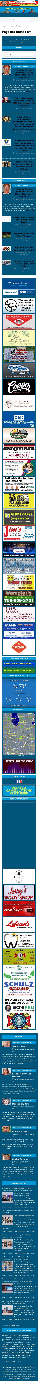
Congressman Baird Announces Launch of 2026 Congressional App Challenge (24, 102)
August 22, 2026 (19, 1162)
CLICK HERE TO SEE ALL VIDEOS (11, 1361)
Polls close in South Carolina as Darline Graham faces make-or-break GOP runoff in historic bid (17, 1280)
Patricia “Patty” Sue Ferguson (21, 1073)
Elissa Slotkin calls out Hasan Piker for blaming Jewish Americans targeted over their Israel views (18, 1190)
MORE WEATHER (19, 756)
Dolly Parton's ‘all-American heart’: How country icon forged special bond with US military (18, 1302)
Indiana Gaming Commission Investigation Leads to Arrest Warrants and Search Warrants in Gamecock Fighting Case (24, 123)
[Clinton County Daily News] (19, 10)
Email (29, 1369)
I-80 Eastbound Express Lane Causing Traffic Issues (24, 219)
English (23, 1)
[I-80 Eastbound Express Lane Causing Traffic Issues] (6, 219)
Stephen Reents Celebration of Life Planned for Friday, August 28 (24, 72)
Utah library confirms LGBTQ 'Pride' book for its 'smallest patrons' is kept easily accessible (17, 1258)
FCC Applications (14, 1376)
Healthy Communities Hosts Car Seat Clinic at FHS (24, 263)
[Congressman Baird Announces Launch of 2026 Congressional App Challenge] (6, 100)
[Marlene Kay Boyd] (6, 1101)
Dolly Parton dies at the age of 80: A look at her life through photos (18, 1212)
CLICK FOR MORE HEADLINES (11, 1325)
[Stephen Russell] (6, 1044)
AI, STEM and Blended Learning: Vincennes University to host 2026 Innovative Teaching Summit (24, 145)
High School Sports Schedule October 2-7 (24, 248)
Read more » (24, 1204)
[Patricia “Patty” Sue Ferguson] (6, 1071)
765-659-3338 (21, 1369)
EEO (5, 1376)
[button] (35, 14)
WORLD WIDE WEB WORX (20, 1379)
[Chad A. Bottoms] (6, 1157)
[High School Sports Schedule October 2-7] (6, 248)
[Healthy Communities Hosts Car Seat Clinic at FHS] (6, 262)
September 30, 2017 (23, 225)
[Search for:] (19, 19)
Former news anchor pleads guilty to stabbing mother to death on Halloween (16, 1236)
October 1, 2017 (20, 269)
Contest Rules (21, 1374)
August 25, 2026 (20, 80)
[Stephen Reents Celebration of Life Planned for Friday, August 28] (6, 70)
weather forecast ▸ (19, 705)
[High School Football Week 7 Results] (6, 235)
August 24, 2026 (19, 1134)
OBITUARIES (19, 1037)
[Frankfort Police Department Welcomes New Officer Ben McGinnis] (6, 164)
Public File (31, 1374)
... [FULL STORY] (30, 92)
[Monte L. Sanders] (6, 1129)
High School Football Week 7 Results (24, 234)
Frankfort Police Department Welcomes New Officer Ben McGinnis (24, 165)
